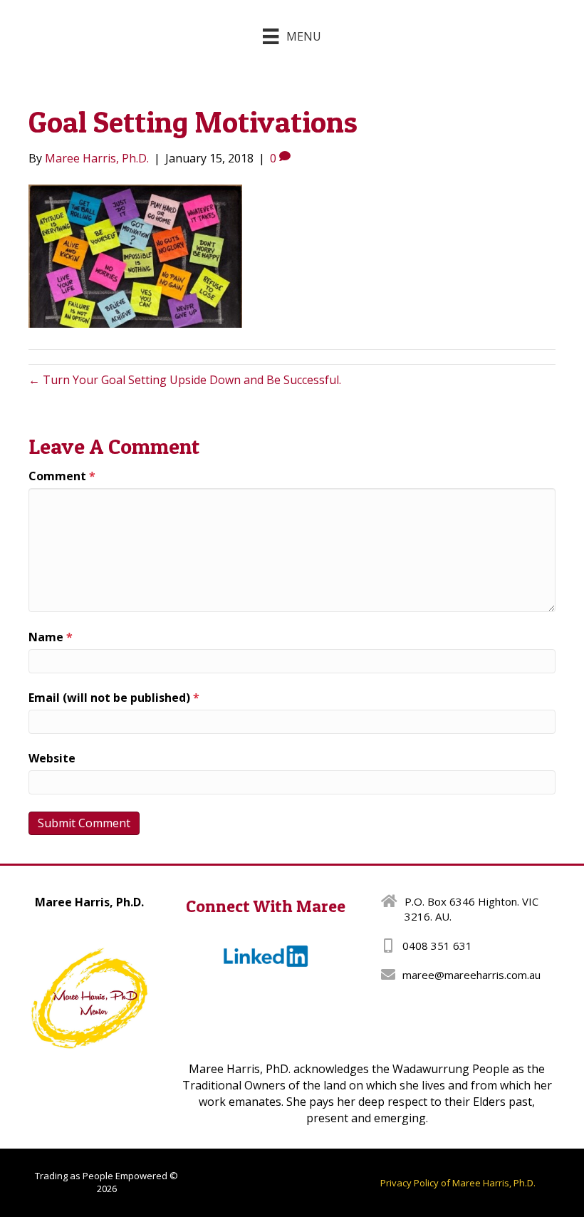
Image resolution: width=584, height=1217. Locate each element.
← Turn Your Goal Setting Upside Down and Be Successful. (184, 380)
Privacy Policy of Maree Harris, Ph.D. (458, 1182)
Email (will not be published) (113, 697)
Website (51, 758)
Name (50, 637)
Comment (61, 476)
